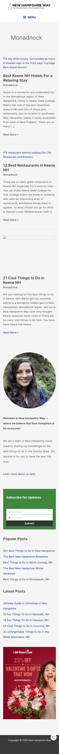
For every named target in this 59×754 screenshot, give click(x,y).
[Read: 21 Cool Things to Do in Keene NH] (29, 253)
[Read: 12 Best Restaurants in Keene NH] (29, 154)
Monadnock (10, 85)
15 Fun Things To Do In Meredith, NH (26, 614)
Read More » (11, 135)
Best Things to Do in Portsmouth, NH (26, 579)
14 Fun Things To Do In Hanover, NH (25, 620)
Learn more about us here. (19, 474)
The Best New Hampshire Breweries (25, 556)
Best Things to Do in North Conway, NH (27, 562)
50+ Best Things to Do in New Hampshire (29, 550)
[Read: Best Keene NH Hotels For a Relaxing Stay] (29, 62)
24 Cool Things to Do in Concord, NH (26, 626)
